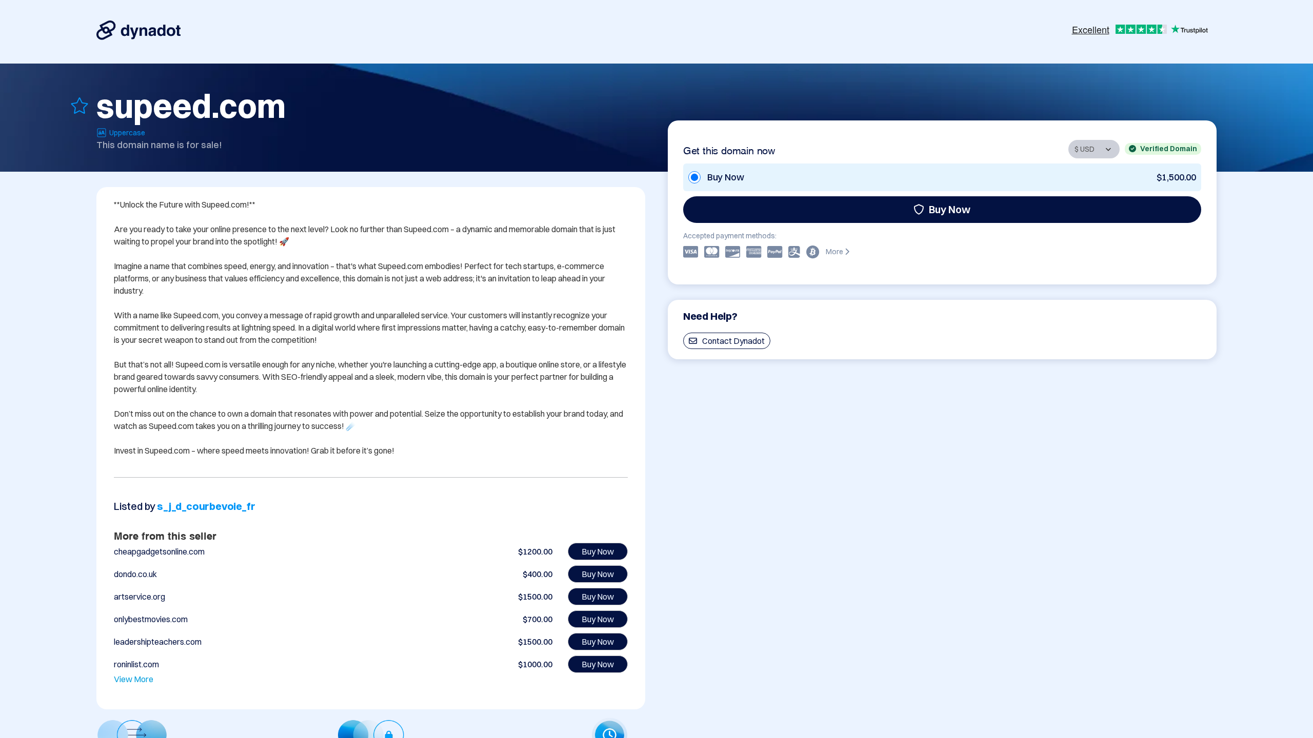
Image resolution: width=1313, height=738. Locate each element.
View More (133, 679)
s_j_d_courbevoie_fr (206, 506)
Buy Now (949, 209)
